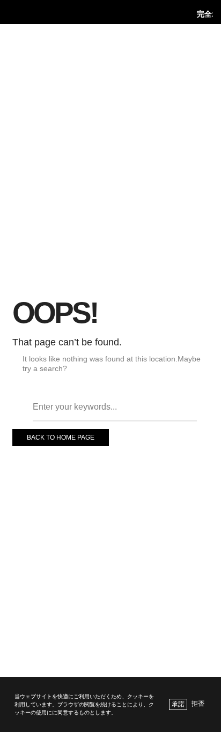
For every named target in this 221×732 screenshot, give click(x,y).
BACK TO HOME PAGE (60, 437)
